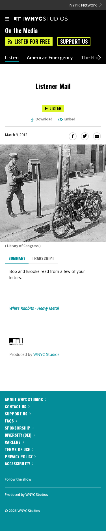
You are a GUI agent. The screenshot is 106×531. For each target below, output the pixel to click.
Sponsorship (17, 428)
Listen (12, 58)
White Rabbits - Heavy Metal (34, 308)
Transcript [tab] (43, 258)
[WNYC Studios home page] (48, 19)
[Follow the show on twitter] (56, 478)
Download (44, 119)
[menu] (7, 19)
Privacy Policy (19, 456)
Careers (13, 442)
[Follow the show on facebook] (41, 478)
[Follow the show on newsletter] (72, 478)
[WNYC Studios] (16, 343)
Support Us (74, 41)
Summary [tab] (16, 258)
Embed (69, 119)
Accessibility (17, 463)
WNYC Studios (46, 354)
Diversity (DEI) (18, 435)
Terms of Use (17, 449)
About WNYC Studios (24, 399)
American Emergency (50, 58)
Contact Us (15, 406)
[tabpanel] (53, 289)
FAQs (9, 421)
